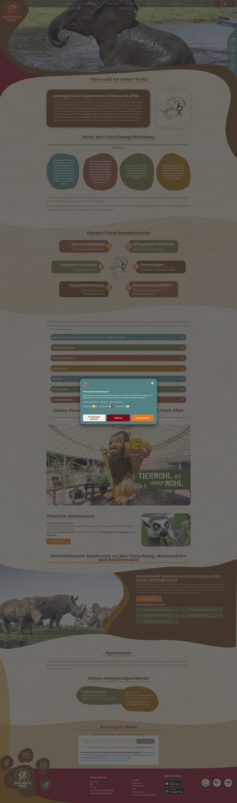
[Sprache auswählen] (152, 383)
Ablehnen (118, 418)
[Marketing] (94, 406)
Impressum (104, 402)
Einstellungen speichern (94, 418)
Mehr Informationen (116, 402)
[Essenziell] (126, 406)
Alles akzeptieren (142, 418)
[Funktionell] (111, 406)
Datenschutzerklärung (91, 402)
